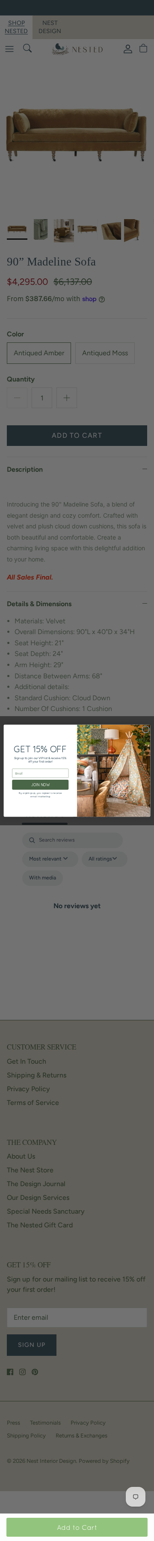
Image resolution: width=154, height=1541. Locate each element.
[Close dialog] (145, 729)
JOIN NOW (40, 784)
